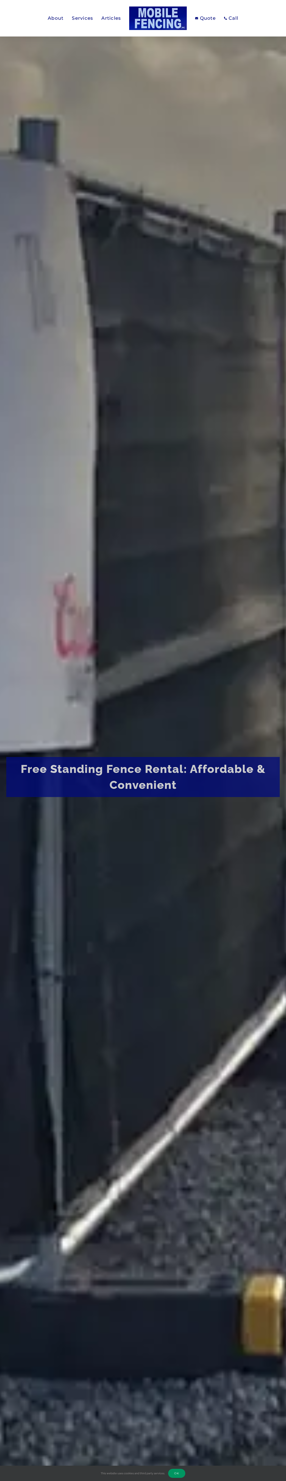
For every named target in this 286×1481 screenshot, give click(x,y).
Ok (176, 1473)
